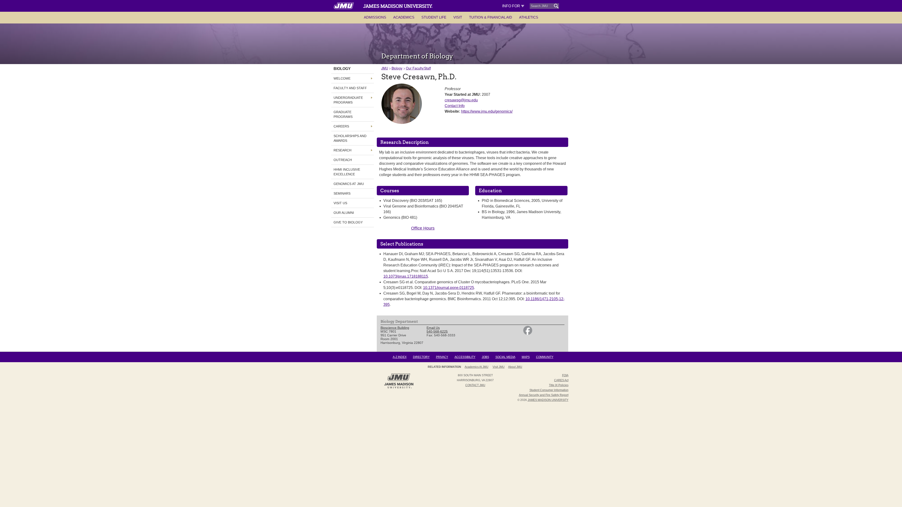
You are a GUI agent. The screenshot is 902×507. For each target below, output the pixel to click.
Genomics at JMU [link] (349, 184)
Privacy (442, 357)
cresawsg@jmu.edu (461, 100)
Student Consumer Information (548, 390)
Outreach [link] (343, 160)
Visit (457, 17)
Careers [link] (341, 126)
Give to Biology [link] (348, 222)
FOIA (565, 375)
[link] (527, 334)
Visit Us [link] (340, 203)
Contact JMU (475, 385)
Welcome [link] (342, 78)
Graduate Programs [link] (343, 114)
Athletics (528, 17)
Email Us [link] (433, 328)
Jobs (485, 357)
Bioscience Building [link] (395, 328)
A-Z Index (400, 357)
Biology (397, 68)
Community (544, 357)
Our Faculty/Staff (418, 68)
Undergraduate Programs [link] (348, 100)
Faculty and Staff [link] (350, 88)
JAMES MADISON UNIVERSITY (548, 400)
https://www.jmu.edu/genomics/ (487, 111)
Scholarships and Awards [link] (350, 138)
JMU (384, 68)
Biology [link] (342, 69)
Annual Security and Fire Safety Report (543, 395)
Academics (403, 17)
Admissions (375, 17)
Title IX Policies (558, 385)
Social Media (505, 357)
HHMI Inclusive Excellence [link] (347, 172)
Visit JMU (499, 367)
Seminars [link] (342, 193)
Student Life (433, 17)
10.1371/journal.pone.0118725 (448, 288)
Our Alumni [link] (344, 213)
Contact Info (455, 106)
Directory (421, 357)
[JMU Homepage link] (399, 387)
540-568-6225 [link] (437, 331)
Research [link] (342, 150)
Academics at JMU (476, 367)
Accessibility (465, 357)
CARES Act (561, 380)
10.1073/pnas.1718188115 (405, 276)
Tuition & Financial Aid (490, 17)
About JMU (515, 367)
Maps (526, 357)
